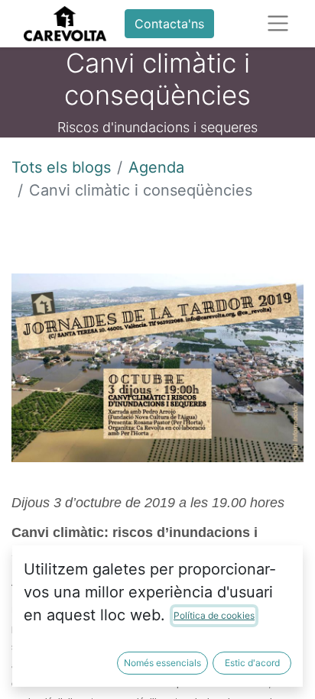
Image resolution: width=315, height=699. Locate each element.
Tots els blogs (61, 167)
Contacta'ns (169, 23)
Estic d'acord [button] (252, 662)
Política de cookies (214, 615)
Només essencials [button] (162, 662)
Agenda (156, 167)
